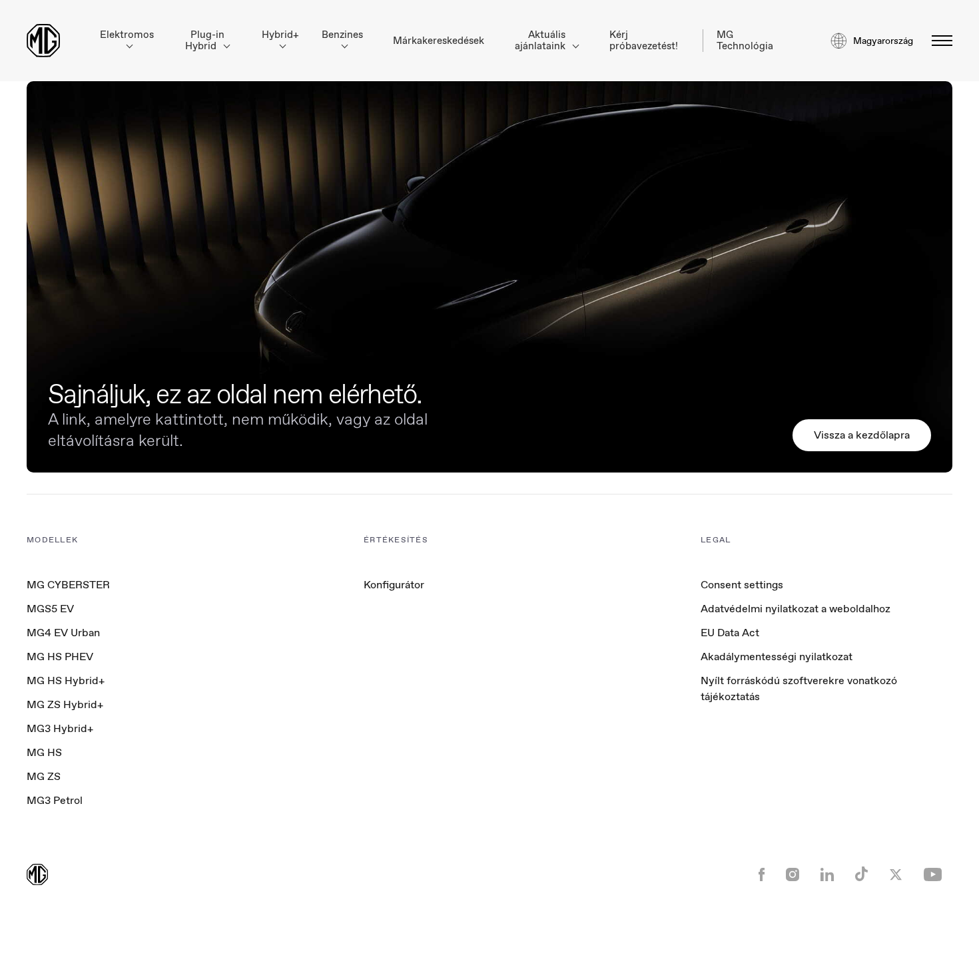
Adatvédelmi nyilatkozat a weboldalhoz (795, 609)
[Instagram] (792, 875)
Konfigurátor (394, 585)
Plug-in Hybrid (204, 41)
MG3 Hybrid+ (60, 728)
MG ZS (44, 776)
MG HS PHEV (60, 657)
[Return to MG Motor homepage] (43, 40)
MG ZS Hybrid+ (65, 704)
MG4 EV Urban (63, 633)
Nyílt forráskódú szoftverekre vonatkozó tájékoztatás (799, 688)
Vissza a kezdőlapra (862, 435)
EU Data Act (730, 633)
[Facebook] (761, 875)
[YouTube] (932, 875)
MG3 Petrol (55, 800)
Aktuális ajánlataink (541, 41)
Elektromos (127, 35)
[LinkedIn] (827, 875)
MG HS (44, 752)
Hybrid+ (280, 35)
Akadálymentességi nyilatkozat (776, 657)
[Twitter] (895, 875)
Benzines (342, 35)
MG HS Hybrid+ (66, 680)
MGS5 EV (50, 609)
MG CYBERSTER (68, 585)
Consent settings (742, 585)
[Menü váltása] (938, 40)
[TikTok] (861, 875)
